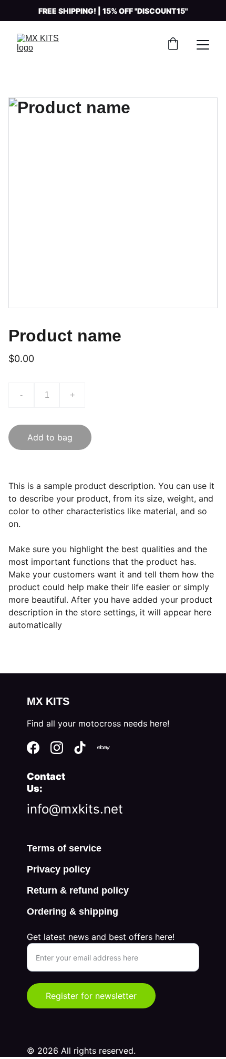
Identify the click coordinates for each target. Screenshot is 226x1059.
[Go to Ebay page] (103, 747)
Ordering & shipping (72, 911)
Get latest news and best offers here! (100, 936)
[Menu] (203, 45)
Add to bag (50, 437)
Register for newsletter (91, 996)
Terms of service (64, 848)
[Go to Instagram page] (56, 747)
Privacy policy (58, 869)
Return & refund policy (78, 890)
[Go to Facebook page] (33, 747)
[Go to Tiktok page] (80, 747)
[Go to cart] (173, 45)
